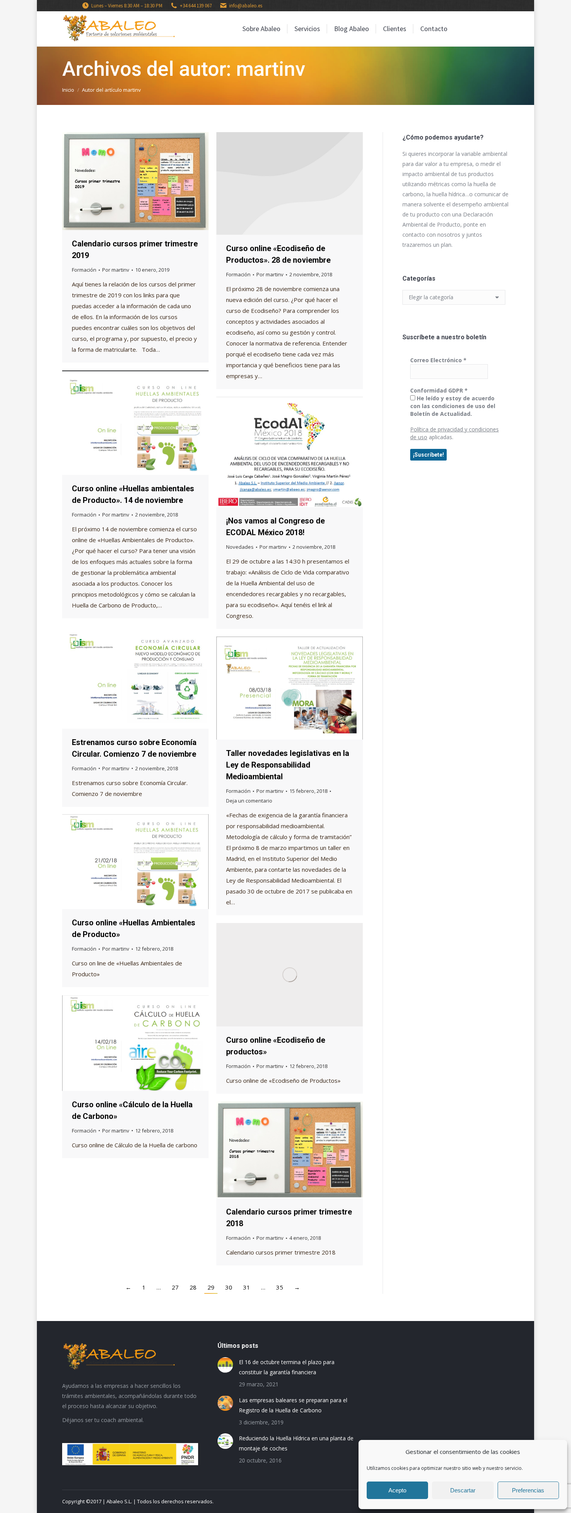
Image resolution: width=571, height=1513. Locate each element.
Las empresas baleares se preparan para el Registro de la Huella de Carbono (293, 1405)
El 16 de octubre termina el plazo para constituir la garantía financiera (286, 1367)
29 (210, 1287)
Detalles (146, 181)
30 (228, 1287)
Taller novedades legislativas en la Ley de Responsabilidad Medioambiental (287, 765)
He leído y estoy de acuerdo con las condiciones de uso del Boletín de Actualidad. (452, 405)
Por (115, 269)
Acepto (397, 1490)
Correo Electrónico (438, 360)
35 (279, 1287)
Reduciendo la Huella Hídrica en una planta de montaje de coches (296, 1443)
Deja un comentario (249, 800)
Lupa (125, 181)
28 (193, 1287)
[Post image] (225, 1365)
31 (246, 1287)
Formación (84, 269)
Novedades (240, 546)
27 (175, 1287)
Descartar (462, 1490)
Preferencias (528, 1490)
